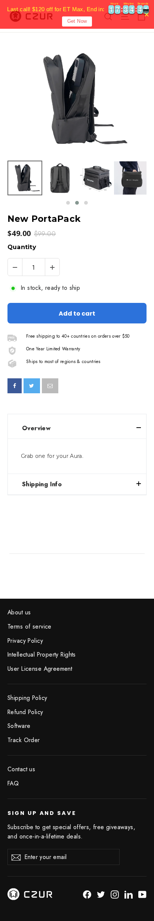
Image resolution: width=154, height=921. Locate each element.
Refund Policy (25, 712)
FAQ (13, 783)
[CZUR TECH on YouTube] (142, 894)
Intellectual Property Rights (41, 654)
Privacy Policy (25, 640)
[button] (68, 203)
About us (19, 612)
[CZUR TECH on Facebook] (87, 894)
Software (18, 726)
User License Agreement (39, 668)
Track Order (23, 740)
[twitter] (32, 385)
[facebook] (14, 385)
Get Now (77, 21)
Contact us (21, 769)
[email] (50, 385)
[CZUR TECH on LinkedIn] (128, 894)
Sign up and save (41, 813)
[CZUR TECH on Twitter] (101, 894)
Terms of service (29, 626)
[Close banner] (146, 14)
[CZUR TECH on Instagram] (115, 894)
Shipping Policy (27, 698)
